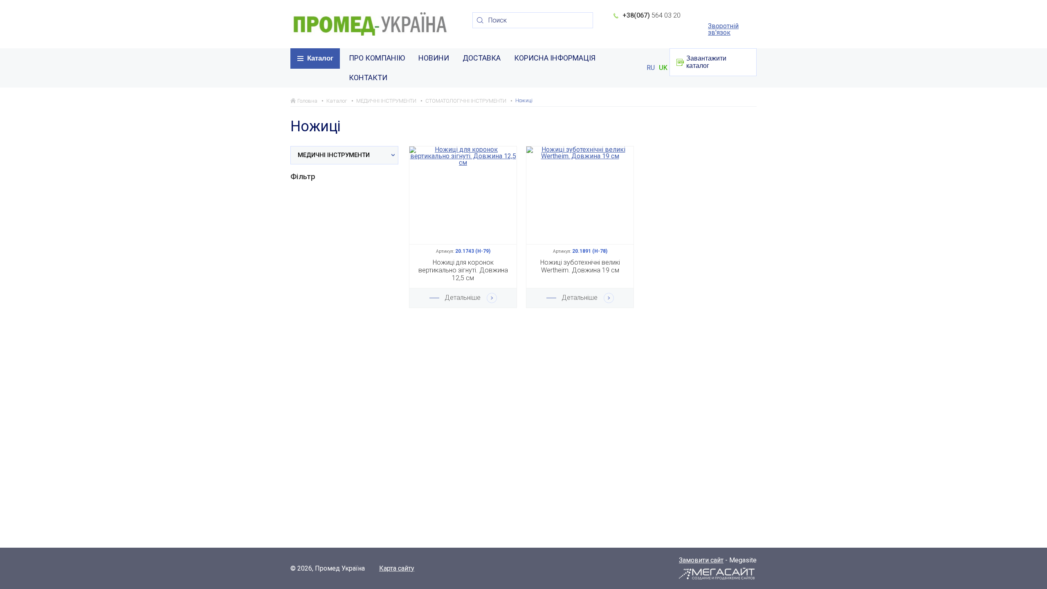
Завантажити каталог (706, 62)
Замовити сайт (701, 560)
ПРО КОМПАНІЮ (377, 58)
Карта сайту (396, 568)
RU (651, 68)
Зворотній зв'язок (723, 29)
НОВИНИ (433, 58)
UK (663, 68)
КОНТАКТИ (368, 77)
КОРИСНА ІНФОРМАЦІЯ (554, 58)
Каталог (320, 58)
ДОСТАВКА (482, 58)
